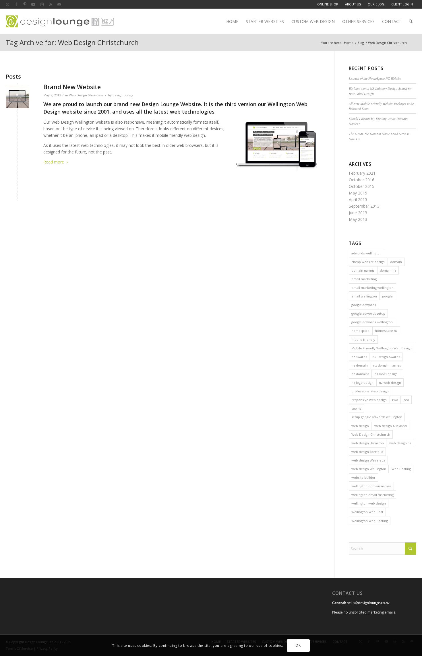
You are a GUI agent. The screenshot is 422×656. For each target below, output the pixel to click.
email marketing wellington (372, 287)
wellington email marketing (372, 495)
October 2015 (361, 186)
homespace (360, 330)
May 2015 (358, 193)
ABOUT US (353, 4)
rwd (395, 400)
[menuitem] (328, 4)
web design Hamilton (367, 443)
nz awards (359, 357)
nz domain (359, 365)
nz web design (390, 382)
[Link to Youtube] (33, 4)
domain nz (388, 270)
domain (396, 262)
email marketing (364, 279)
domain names (362, 270)
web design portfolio (367, 451)
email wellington (364, 296)
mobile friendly (363, 339)
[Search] (410, 21)
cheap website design (368, 262)
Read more (53, 162)
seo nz (356, 408)
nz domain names (387, 365)
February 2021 (362, 173)
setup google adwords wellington (376, 417)
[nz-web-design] (60, 21)
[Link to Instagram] (42, 4)
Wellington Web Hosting (369, 521)
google (387, 296)
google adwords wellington (372, 322)
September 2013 (364, 206)
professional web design (370, 391)
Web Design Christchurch (370, 434)
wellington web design (368, 503)
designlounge (123, 95)
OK (298, 645)
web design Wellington (368, 469)
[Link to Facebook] (16, 4)
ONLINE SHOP (327, 4)
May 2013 (358, 219)
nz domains (360, 374)
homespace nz (386, 330)
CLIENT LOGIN (402, 4)
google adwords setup (368, 313)
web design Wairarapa (368, 460)
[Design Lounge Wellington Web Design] (17, 96)
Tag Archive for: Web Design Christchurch (72, 42)
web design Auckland (390, 426)
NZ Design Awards (386, 357)
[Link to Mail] (59, 4)
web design (360, 426)
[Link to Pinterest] (24, 4)
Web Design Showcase (86, 95)
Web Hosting (401, 469)
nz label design (386, 374)
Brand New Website (72, 87)
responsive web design (369, 400)
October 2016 (361, 179)
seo (406, 400)
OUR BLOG (376, 4)
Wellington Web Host (367, 512)
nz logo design (362, 382)
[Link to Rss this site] (50, 4)
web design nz (400, 443)
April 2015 (358, 199)
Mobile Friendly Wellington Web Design (381, 348)
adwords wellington (366, 253)
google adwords (363, 305)
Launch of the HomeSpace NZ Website (375, 78)
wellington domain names (371, 486)
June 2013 (358, 212)
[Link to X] (7, 4)
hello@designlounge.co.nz (368, 602)
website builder (363, 477)
